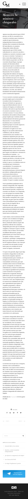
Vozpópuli (13, 397)
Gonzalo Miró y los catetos (12, 446)
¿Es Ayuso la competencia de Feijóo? (14, 455)
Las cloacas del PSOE (10, 459)
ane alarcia (15, 495)
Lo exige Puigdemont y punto (13, 463)
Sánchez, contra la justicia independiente (12, 450)
